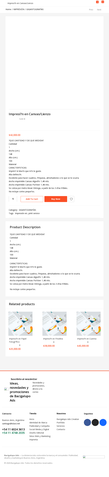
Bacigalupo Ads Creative (68, 419)
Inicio (31, 419)
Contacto (61, 429)
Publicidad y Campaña (39, 426)
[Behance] (103, 422)
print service (34, 213)
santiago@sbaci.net (11, 423)
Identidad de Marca (38, 422)
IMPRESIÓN (18, 9)
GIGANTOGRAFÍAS (35, 9)
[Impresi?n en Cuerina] (88, 323)
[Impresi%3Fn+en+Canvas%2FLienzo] (14, 125)
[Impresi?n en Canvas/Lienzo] (10, 125)
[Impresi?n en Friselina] (54, 323)
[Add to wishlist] (71, 199)
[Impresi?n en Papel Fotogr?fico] (20, 323)
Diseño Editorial (36, 432)
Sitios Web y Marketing (39, 436)
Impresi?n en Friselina (53, 338)
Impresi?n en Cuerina (86, 338)
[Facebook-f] (87, 422)
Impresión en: (21, 213)
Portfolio (61, 422)
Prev (91, 9)
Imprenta (33, 439)
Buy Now (55, 199)
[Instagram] (95, 422)
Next (99, 9)
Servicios (61, 426)
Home (8, 9)
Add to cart (32, 199)
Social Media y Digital (39, 429)
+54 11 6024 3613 (13, 429)
